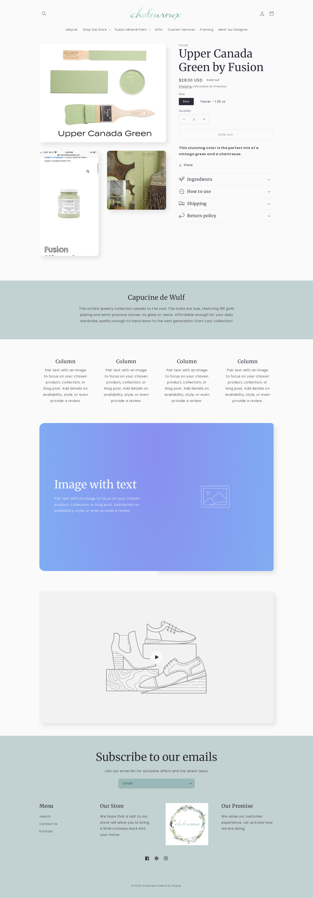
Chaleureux (149, 885)
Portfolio (46, 831)
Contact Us (48, 824)
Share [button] (188, 165)
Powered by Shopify (169, 885)
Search (45, 816)
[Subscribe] (190, 784)
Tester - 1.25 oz (213, 101)
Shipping (185, 86)
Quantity (185, 111)
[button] (44, 13)
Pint (186, 101)
